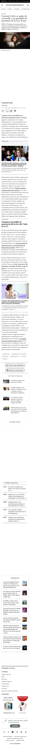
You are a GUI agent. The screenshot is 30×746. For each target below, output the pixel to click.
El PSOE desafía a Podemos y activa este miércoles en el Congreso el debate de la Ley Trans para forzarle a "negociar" (14, 164)
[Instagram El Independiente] (17, 732)
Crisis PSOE (5, 356)
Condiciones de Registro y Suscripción (15, 738)
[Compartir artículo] (3, 111)
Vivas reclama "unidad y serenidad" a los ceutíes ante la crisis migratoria (17, 511)
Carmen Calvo (6, 354)
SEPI (3, 677)
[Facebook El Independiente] (8, 732)
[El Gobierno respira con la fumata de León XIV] (6, 382)
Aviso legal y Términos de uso (20, 736)
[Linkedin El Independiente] (21, 732)
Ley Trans (23, 356)
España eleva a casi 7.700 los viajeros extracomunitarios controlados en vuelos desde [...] (17, 496)
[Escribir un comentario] (15, 111)
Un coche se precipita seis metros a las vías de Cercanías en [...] (17, 488)
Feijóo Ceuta (18, 1)
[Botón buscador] (28, 5)
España (9, 9)
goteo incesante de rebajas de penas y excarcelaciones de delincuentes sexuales (14, 245)
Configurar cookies (20, 740)
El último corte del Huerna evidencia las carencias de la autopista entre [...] (16, 519)
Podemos (5, 359)
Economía (17, 9)
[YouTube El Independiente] (12, 732)
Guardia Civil (5, 686)
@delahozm (4, 105)
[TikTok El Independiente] (25, 732)
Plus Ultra (4, 679)
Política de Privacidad (7, 736)
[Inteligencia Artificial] (8, 709)
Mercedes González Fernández (10, 691)
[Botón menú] (2, 5)
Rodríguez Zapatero (7, 681)
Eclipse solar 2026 (6, 674)
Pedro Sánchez (5, 684)
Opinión (3, 9)
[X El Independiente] (4, 732)
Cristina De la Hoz (7, 103)
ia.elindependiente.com (9, 712)
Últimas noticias (11, 1)
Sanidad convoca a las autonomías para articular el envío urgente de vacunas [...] (16, 504)
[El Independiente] (15, 5)
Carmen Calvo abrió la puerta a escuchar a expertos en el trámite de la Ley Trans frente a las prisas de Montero (15, 302)
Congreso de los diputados (19, 354)
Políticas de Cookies (10, 740)
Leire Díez (4, 688)
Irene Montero (14, 356)
